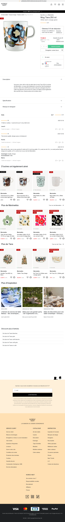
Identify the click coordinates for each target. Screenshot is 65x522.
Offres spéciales (52, 443)
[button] (45, 23)
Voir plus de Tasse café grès (10, 342)
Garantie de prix (10, 461)
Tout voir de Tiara (56, 244)
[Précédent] (2, 36)
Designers (50, 437)
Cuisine (35, 434)
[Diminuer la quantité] (42, 46)
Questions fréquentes (12, 443)
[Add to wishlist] (11, 200)
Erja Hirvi (43, 15)
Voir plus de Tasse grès (9, 336)
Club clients (9, 440)
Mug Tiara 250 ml (29, 14)
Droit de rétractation (11, 467)
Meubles (35, 446)
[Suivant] (35, 36)
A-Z (49, 461)
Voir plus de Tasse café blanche (11, 339)
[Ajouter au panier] (14, 200)
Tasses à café (20, 14)
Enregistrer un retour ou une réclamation (16, 437)
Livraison (8, 446)
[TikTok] (37, 496)
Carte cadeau (36, 452)
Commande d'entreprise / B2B (14, 464)
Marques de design (53, 434)
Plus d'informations (57, 63)
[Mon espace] (51, 4)
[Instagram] (32, 496)
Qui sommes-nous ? (31, 478)
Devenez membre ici (59, 31)
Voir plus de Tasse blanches (10, 333)
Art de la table (4, 14)
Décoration (36, 437)
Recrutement (29, 484)
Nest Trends (51, 458)
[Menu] (63, 4)
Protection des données (12, 455)
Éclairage (35, 440)
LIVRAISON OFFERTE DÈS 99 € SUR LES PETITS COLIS (33, 1)
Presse (28, 490)
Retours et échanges (11, 434)
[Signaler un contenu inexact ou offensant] (63, 129)
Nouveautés (51, 440)
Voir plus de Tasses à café (9, 345)
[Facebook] (27, 496)
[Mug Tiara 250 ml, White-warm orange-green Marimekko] (19, 36)
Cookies (8, 458)
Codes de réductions (53, 464)
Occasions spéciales (53, 452)
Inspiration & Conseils (53, 432)
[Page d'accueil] (4, 4)
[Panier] (59, 4)
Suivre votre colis (10, 449)
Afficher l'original (15, 129)
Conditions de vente (11, 452)
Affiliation (28, 487)
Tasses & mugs (12, 14)
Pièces (49, 455)
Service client (9, 432)
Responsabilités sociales (32, 481)
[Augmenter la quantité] (46, 46)
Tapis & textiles (37, 443)
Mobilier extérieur (37, 449)
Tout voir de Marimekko (55, 205)
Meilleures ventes (52, 446)
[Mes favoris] (55, 4)
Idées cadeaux (52, 449)
